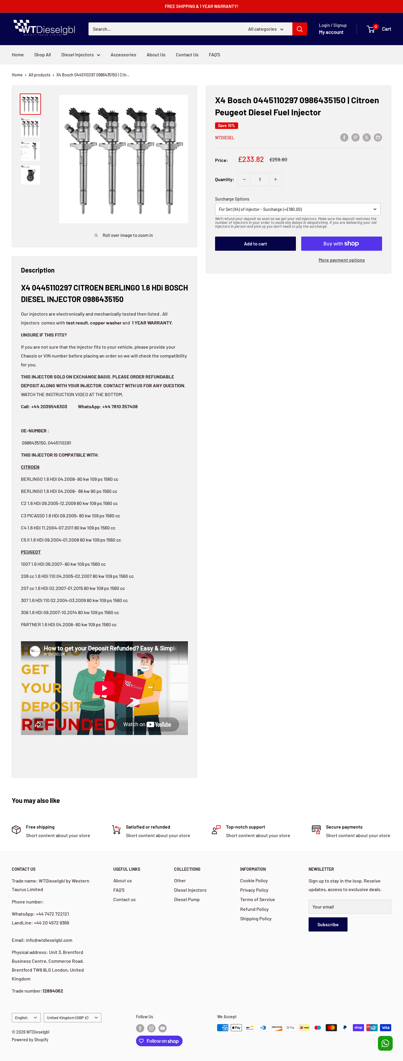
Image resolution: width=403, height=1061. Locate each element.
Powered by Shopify (30, 1039)
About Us (156, 54)
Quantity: (224, 179)
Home (18, 54)
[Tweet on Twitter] (367, 137)
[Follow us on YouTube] (162, 1028)
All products (39, 74)
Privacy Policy (254, 890)
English (21, 1017)
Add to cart (255, 243)
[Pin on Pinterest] (355, 137)
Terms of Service (257, 899)
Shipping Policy (256, 918)
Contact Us (187, 54)
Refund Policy (254, 909)
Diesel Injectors (77, 54)
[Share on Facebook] (344, 137)
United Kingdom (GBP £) (67, 1017)
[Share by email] (378, 137)
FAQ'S (214, 54)
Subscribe (328, 924)
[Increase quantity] (275, 179)
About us (122, 880)
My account (331, 32)
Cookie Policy (254, 880)
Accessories (123, 54)
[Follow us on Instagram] (151, 1028)
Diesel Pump (187, 899)
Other (180, 880)
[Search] (299, 28)
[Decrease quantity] (244, 179)
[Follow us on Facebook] (140, 1028)
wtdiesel (224, 137)
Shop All (42, 54)
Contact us (124, 899)
